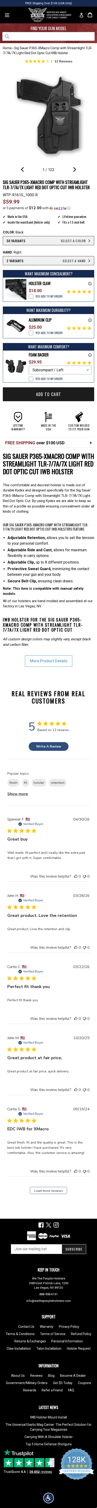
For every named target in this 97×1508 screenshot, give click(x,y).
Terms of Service (52, 1334)
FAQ (71, 1390)
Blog (51, 1375)
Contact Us (26, 1326)
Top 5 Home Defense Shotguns (48, 1444)
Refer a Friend (52, 1390)
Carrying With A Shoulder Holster (48, 1437)
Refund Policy (81, 1334)
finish (13, 783)
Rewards (29, 1390)
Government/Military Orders (27, 1383)
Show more (17, 794)
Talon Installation (48, 1348)
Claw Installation (19, 1348)
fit (25, 783)
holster (39, 783)
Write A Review (48, 746)
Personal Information (67, 1341)
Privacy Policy (69, 1326)
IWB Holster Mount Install (48, 1417)
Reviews (36, 1375)
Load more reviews (48, 1191)
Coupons (84, 1383)
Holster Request (79, 1348)
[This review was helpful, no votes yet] (75, 876)
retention (58, 783)
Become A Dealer (73, 1375)
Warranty (46, 1326)
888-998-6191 (48, 1294)
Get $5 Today (63, 1383)
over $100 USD (35, 442)
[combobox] (48, 36)
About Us (18, 1375)
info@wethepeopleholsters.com (48, 1301)
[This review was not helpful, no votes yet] (84, 876)
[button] (48, 208)
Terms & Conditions (20, 1334)
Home (7, 48)
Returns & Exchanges (30, 1341)
